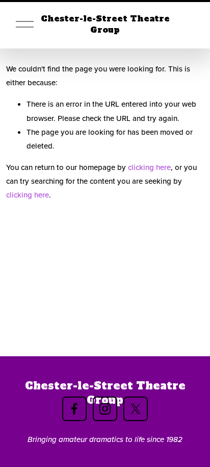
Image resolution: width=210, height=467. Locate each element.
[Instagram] (105, 409)
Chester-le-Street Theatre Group (105, 24)
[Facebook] (74, 409)
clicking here (149, 167)
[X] (135, 409)
